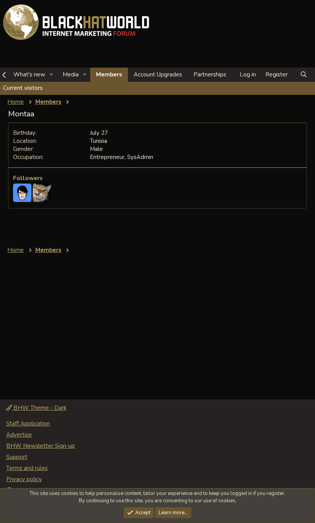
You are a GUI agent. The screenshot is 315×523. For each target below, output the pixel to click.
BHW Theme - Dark (39, 408)
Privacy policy (24, 479)
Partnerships (210, 74)
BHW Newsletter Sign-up (40, 446)
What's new (29, 74)
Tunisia (98, 141)
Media (71, 74)
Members (109, 74)
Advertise (19, 435)
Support (16, 457)
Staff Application (28, 423)
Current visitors (23, 88)
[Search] (303, 75)
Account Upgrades (158, 74)
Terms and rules (27, 468)
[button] (51, 75)
